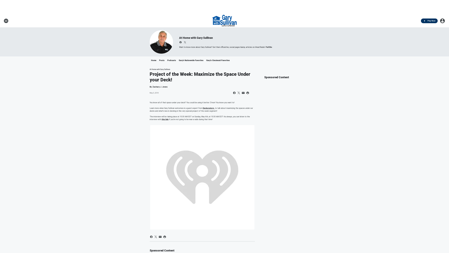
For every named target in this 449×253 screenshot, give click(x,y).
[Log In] (442, 21)
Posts (162, 60)
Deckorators (209, 108)
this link (165, 119)
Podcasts (171, 60)
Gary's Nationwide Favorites (191, 60)
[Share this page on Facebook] (234, 93)
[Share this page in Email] (243, 93)
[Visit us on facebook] (180, 42)
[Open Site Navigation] (6, 21)
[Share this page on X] (238, 93)
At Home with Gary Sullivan (196, 37)
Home (153, 60)
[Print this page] (247, 93)
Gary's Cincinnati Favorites (218, 60)
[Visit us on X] (185, 42)
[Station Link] (224, 21)
